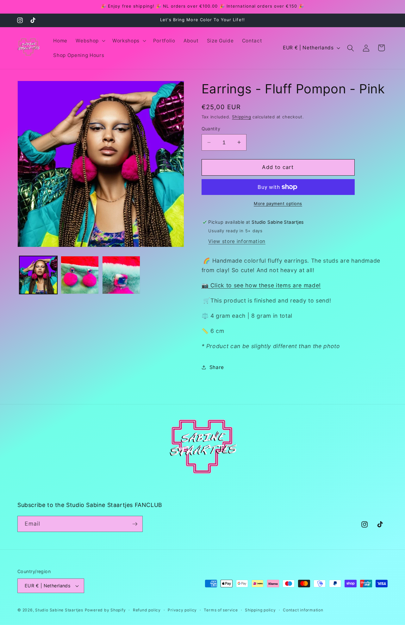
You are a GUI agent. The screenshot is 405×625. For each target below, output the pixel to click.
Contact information (303, 610)
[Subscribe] (134, 524)
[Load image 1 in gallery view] (38, 275)
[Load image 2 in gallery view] (80, 275)
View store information (236, 241)
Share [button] (216, 367)
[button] (90, 41)
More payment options (278, 203)
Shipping (241, 116)
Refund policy (147, 610)
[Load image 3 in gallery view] (121, 275)
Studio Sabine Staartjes (59, 610)
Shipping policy (260, 610)
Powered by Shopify (105, 610)
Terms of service (221, 610)
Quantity (211, 128)
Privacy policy (182, 610)
